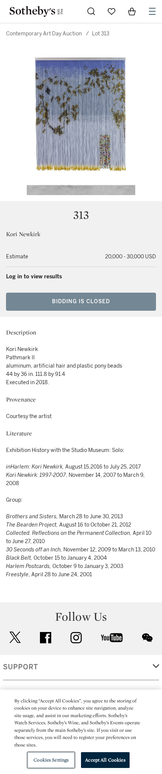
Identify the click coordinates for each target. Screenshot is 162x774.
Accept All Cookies (105, 760)
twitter (15, 637)
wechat (147, 637)
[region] (81, 732)
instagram (76, 637)
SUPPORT (20, 667)
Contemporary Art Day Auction (44, 34)
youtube (112, 637)
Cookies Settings (51, 760)
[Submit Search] (91, 11)
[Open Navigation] (152, 11)
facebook (45, 637)
